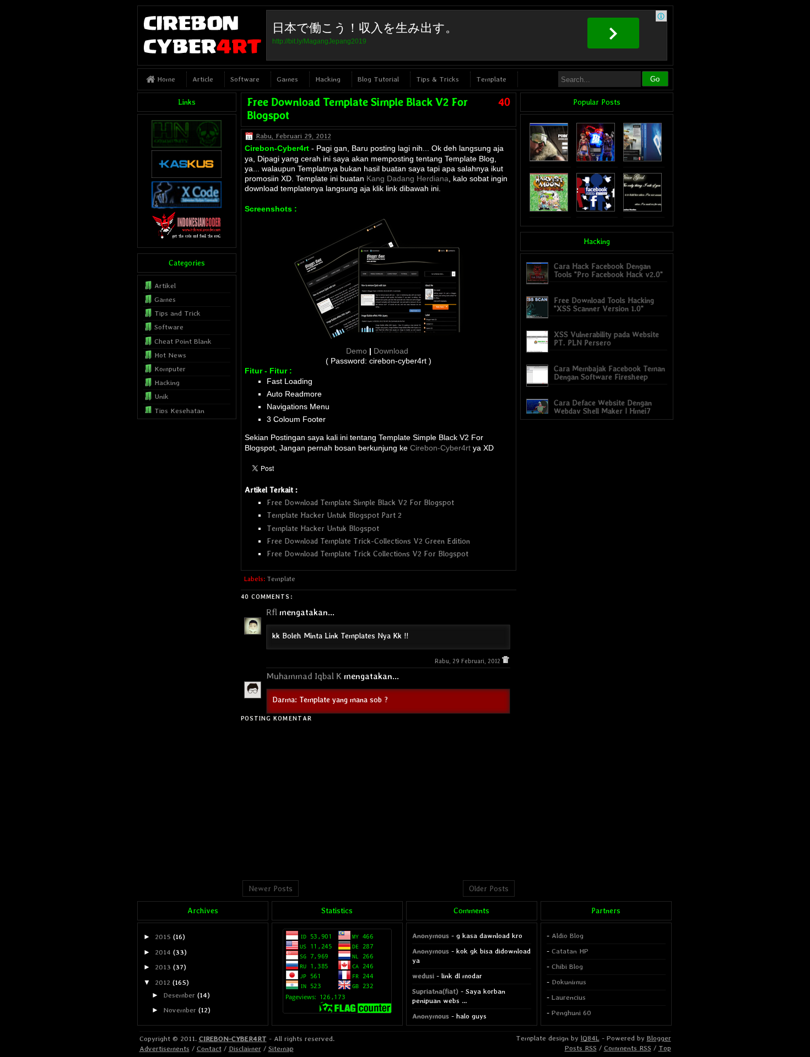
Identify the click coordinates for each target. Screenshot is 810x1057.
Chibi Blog (567, 966)
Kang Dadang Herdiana (407, 178)
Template (491, 79)
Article (202, 79)
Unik (161, 396)
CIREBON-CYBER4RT (233, 1038)
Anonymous (430, 935)
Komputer (170, 369)
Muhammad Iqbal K (304, 676)
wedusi (423, 976)
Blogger (659, 1038)
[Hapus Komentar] (505, 661)
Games (287, 79)
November (179, 1010)
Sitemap (281, 1048)
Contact (209, 1048)
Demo (356, 350)
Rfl (271, 612)
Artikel (165, 285)
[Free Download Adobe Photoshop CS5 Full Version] (642, 159)
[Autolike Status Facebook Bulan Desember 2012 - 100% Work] (595, 209)
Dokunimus (569, 982)
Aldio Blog (568, 935)
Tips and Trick (177, 313)
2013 (163, 967)
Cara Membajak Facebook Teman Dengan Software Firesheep (609, 372)
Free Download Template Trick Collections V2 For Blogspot (367, 553)
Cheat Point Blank (183, 341)
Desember (179, 995)
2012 (162, 982)
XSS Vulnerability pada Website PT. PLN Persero (606, 338)
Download (391, 350)
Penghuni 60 (571, 1013)
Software (245, 79)
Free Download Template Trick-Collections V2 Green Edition (368, 540)
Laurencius (569, 997)
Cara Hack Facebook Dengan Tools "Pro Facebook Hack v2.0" (608, 270)
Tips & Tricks (437, 79)
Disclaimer (245, 1048)
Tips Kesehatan (179, 410)
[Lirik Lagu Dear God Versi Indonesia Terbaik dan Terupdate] (642, 209)
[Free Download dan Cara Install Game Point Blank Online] (595, 159)
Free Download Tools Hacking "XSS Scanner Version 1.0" (604, 304)
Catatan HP (570, 951)
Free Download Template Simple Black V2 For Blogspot (360, 502)
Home (165, 79)
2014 (163, 952)
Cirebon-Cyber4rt (440, 447)
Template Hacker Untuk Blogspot (323, 528)
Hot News (170, 355)
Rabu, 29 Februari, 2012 (468, 661)
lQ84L (590, 1038)
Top (664, 1048)
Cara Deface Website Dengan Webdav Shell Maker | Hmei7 (603, 406)
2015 (163, 937)
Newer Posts (271, 888)
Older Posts (489, 888)
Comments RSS (627, 1048)
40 (504, 102)
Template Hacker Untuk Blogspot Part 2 (334, 515)
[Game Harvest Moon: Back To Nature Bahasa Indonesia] (549, 209)
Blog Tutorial (378, 79)
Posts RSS (581, 1048)
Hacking (328, 79)
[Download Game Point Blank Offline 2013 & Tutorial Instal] (549, 159)
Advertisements (164, 1048)
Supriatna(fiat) (435, 991)
